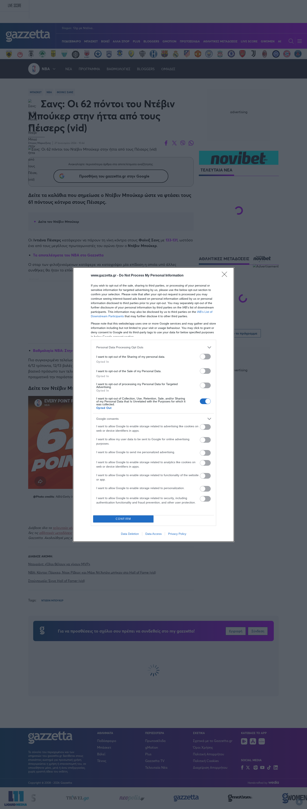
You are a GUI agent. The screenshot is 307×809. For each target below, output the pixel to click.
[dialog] (153, 405)
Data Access (153, 533)
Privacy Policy (177, 533)
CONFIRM (123, 518)
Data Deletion (130, 533)
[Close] (226, 276)
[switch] (205, 356)
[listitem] (153, 347)
